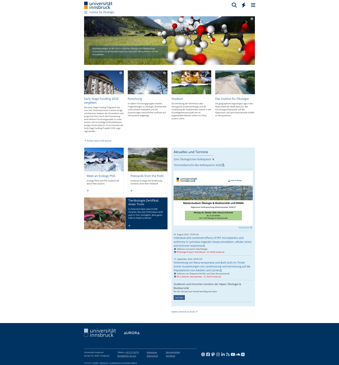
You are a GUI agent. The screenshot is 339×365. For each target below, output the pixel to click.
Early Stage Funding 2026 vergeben (101, 100)
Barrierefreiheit (173, 352)
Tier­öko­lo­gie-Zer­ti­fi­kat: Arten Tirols (143, 202)
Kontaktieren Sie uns (126, 356)
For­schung (135, 99)
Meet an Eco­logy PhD (101, 176)
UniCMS (95, 363)
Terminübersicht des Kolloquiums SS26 (197, 165)
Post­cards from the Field (146, 176)
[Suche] (234, 5)
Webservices (104, 363)
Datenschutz (152, 356)
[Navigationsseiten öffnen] (86, 12)
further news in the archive (99, 140)
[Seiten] (253, 5)
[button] (92, 42)
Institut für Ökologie (102, 12)
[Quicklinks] (243, 5)
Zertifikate (170, 356)
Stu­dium (177, 99)
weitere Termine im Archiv (183, 311)
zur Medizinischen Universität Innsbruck (123, 363)
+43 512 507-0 (132, 352)
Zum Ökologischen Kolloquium (192, 159)
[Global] (243, 5)
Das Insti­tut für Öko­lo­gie (232, 99)
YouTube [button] (179, 297)
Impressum (152, 352)
